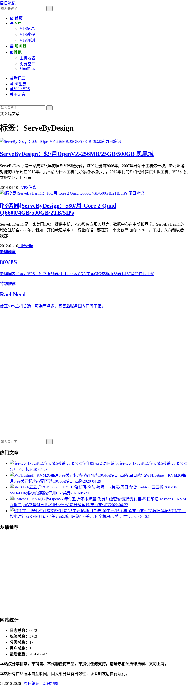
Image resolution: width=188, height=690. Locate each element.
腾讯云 (17, 78)
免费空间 (27, 64)
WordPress (28, 69)
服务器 (25, 246)
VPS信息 (27, 29)
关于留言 (17, 94)
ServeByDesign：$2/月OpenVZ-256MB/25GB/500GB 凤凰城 (77, 154)
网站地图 (50, 683)
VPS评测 (27, 40)
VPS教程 (27, 34)
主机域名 (27, 58)
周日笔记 (8, 3)
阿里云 (18, 84)
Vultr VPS (20, 89)
